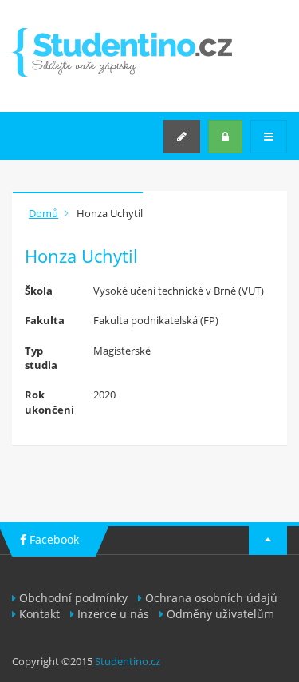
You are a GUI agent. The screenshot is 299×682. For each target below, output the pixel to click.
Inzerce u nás (113, 613)
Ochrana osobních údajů (211, 597)
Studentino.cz (127, 661)
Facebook (52, 539)
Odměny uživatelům (220, 613)
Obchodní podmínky (73, 597)
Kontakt (39, 613)
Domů (43, 213)
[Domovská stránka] (122, 52)
